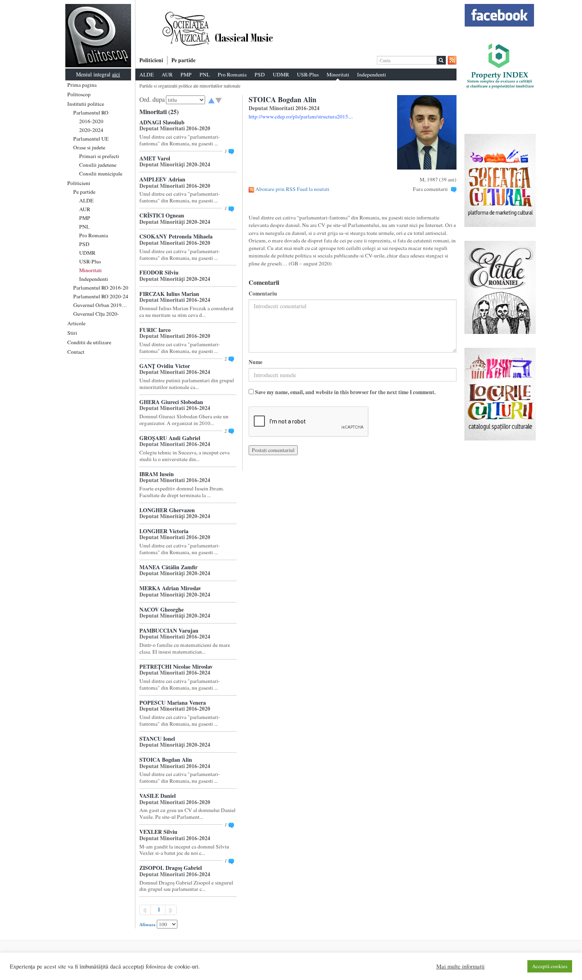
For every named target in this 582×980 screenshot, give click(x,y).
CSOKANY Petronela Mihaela (176, 236)
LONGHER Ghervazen (167, 510)
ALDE (86, 200)
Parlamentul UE (90, 138)
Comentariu (263, 293)
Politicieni (78, 183)
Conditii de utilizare (89, 342)
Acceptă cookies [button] (549, 966)
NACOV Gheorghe (161, 609)
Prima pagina (82, 84)
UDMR (87, 252)
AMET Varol (154, 158)
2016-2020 (91, 121)
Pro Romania (93, 235)
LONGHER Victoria (163, 531)
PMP (84, 217)
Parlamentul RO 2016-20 (100, 287)
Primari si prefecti (99, 156)
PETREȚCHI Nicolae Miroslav (176, 666)
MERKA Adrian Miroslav (170, 588)
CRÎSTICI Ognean (161, 215)
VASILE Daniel (157, 795)
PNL (84, 226)
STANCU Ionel (157, 738)
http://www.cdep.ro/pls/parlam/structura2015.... (301, 116)
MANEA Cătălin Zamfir (168, 567)
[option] (295, 29)
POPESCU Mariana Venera (172, 702)
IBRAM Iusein (156, 474)
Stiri (72, 332)
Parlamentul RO (90, 112)
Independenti (93, 278)
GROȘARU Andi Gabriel (169, 438)
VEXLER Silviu (158, 831)
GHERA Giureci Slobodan (171, 402)
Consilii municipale (100, 173)
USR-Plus (90, 261)
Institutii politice (85, 103)
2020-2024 (91, 129)
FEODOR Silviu (159, 272)
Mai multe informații (460, 966)
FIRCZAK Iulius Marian (169, 294)
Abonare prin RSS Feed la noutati (292, 189)
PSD (84, 244)
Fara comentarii (430, 189)
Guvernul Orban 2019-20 (101, 305)
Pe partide (84, 191)
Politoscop (79, 94)
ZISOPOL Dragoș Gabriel (170, 868)
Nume (255, 362)
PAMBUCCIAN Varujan (168, 630)
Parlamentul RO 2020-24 (100, 296)
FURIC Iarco (155, 330)
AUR (84, 209)
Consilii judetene (97, 164)
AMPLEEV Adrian (162, 179)
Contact (75, 351)
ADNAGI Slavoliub (161, 122)
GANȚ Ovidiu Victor (164, 366)
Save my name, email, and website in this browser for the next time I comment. (345, 392)
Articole (76, 323)
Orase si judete (89, 147)
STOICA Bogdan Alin (165, 759)
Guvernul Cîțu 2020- (96, 313)
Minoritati (90, 270)
